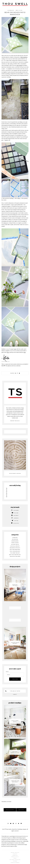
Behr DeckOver (24, 57)
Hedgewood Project (15, 547)
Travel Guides (15, 542)
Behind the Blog (15, 420)
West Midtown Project (15, 554)
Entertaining (15, 540)
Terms (15, 858)
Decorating (15, 539)
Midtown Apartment (15, 549)
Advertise (15, 855)
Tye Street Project (15, 552)
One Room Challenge (15, 556)
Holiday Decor (15, 544)
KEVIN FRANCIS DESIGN (15, 473)
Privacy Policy (15, 856)
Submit (15, 694)
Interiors (15, 537)
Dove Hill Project (15, 546)
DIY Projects (11, 10)
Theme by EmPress (15, 862)
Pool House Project (15, 551)
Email (7, 671)
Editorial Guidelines (15, 859)
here (8, 352)
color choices (19, 65)
